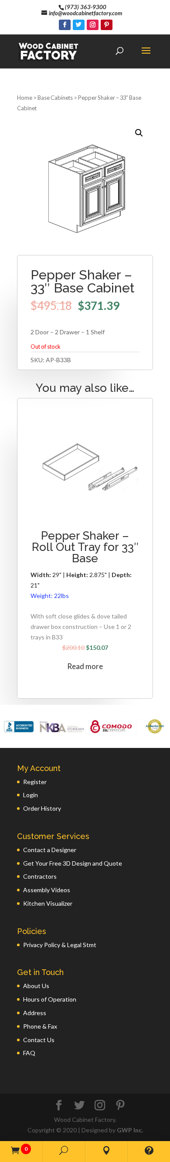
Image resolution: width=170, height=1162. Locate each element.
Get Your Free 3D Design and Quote (72, 863)
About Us (36, 985)
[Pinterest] (106, 25)
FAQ (29, 1053)
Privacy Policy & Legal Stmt (59, 944)
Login (30, 794)
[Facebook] (65, 25)
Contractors (40, 876)
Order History (42, 808)
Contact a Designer (49, 849)
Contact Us (38, 1039)
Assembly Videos (46, 890)
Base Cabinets (55, 97)
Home (24, 97)
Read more (85, 666)
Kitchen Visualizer (47, 903)
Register (35, 781)
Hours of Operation (49, 999)
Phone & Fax (40, 1026)
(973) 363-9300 (85, 6)
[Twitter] (79, 25)
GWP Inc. (130, 1130)
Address (34, 1012)
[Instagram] (93, 25)
